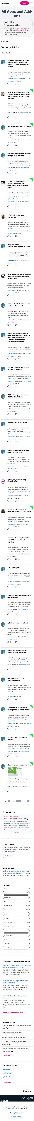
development (8, 922)
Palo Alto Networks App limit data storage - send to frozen (19, 155)
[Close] (31, 1104)
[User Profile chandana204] (3, 216)
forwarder (7, 943)
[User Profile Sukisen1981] (3, 511)
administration (8, 893)
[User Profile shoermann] (3, 539)
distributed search (9, 926)
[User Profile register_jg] (3, 369)
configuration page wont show (12, 1033)
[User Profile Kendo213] (3, 569)
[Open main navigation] (31, 3)
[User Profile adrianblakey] (3, 424)
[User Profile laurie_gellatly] (3, 335)
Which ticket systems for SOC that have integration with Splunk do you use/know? (19, 276)
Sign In (24, 3)
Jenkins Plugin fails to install (17, 423)
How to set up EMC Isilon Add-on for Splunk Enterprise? (18, 305)
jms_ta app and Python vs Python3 (19, 126)
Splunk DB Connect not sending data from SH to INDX (18, 451)
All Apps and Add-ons (25, 112)
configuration (8, 905)
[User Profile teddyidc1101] (3, 62)
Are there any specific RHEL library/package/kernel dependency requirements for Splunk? (17, 184)
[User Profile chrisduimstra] (3, 709)
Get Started (8, 856)
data (5, 914)
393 (23, 801)
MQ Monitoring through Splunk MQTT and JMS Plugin (17, 396)
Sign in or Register (22, 30)
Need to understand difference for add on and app (19, 596)
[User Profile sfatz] (3, 652)
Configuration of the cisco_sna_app (14, 1037)
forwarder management (11, 948)
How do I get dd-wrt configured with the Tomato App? (18, 368)
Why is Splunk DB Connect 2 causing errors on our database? (18, 709)
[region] (17, 1111)
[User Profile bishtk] (3, 481)
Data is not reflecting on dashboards (15, 216)
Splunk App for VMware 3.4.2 (17, 623)
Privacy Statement (16, 1113)
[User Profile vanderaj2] (3, 183)
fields (5, 939)
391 (13, 801)
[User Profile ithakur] (3, 305)
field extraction (8, 935)
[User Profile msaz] (3, 155)
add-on (6, 888)
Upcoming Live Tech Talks (19, 871)
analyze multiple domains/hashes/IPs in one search (19, 246)
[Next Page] (32, 802)
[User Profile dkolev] (3, 94)
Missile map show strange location (19, 765)
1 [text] (10, 325)
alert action (7, 897)
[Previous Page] (1, 802)
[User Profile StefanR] (3, 246)
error (5, 931)
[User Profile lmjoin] (3, 597)
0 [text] (10, 84)
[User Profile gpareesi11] (3, 624)
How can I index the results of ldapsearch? (17, 738)
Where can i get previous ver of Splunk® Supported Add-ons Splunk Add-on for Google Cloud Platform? (18, 63)
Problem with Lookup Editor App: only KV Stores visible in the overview (18, 540)
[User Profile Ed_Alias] (3, 739)
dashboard (7, 910)
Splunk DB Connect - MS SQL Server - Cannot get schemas (17, 651)
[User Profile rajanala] (3, 127)
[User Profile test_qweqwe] (3, 276)
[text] (8, 84)
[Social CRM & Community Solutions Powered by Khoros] (27, 1090)
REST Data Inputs (13, 568)
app (5, 901)
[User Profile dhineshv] (3, 396)
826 (6, 804)
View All (7, 1055)
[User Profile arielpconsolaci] (3, 679)
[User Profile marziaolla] (3, 452)
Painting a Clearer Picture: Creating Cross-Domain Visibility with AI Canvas (17, 966)
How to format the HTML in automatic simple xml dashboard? (19, 510)
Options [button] (3, 41)
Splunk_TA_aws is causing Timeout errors (16, 481)
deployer (6, 918)
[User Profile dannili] (3, 766)
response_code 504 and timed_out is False (15, 679)
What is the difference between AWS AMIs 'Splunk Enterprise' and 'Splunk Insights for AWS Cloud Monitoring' (19, 95)
